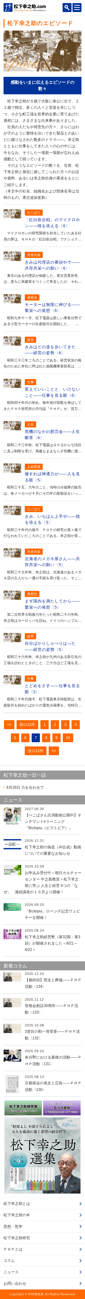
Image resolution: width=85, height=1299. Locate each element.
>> (54, 751)
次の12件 (35, 751)
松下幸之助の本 (17, 1215)
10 (68, 738)
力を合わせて (25, 787)
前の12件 (27, 725)
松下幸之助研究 (17, 1238)
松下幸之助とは (17, 1204)
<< (9, 725)
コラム (9, 1261)
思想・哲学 (13, 1227)
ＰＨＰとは (13, 1249)
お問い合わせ (15, 1284)
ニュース (11, 1272)
